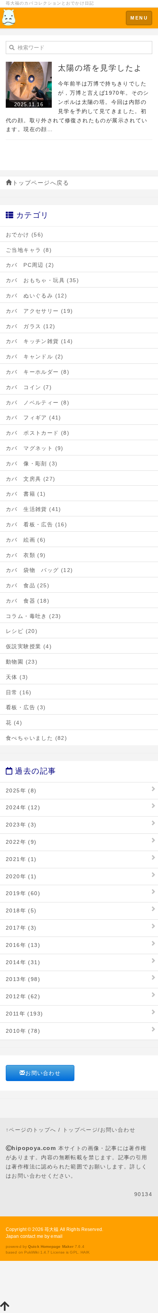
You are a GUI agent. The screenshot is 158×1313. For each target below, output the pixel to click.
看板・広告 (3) (26, 707)
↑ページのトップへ (31, 1130)
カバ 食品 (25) (27, 585)
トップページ (80, 1130)
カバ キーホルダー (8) (37, 372)
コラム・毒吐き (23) (33, 616)
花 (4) (14, 723)
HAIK (85, 1252)
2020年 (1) (21, 876)
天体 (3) (17, 677)
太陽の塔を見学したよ (100, 68)
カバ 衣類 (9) (26, 555)
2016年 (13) (23, 945)
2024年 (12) (23, 807)
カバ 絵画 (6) (26, 540)
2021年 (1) (21, 859)
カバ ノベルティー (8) (37, 402)
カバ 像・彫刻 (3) (32, 463)
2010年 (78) (23, 1031)
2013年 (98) (23, 979)
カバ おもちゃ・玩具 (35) (42, 280)
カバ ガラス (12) (30, 326)
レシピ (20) (22, 631)
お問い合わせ (43, 1073)
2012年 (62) (23, 996)
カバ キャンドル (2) (35, 356)
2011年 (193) (24, 1014)
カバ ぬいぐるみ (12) (36, 296)
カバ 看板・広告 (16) (36, 524)
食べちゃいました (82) (36, 738)
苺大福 (51, 1229)
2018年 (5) (21, 910)
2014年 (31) (23, 962)
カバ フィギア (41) (33, 417)
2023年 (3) (21, 825)
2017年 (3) (21, 928)
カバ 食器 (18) (27, 601)
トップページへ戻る (40, 182)
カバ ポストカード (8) (37, 433)
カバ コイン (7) (29, 387)
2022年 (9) (21, 842)
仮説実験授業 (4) (29, 646)
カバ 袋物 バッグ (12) (39, 570)
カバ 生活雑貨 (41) (33, 509)
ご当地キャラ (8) (29, 250)
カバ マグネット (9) (35, 448)
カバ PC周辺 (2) (30, 265)
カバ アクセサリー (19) (39, 311)
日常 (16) (19, 692)
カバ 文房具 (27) (30, 479)
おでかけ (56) (25, 235)
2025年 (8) (21, 790)
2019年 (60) (23, 893)
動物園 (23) (22, 662)
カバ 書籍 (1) (26, 494)
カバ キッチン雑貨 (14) (39, 341)
